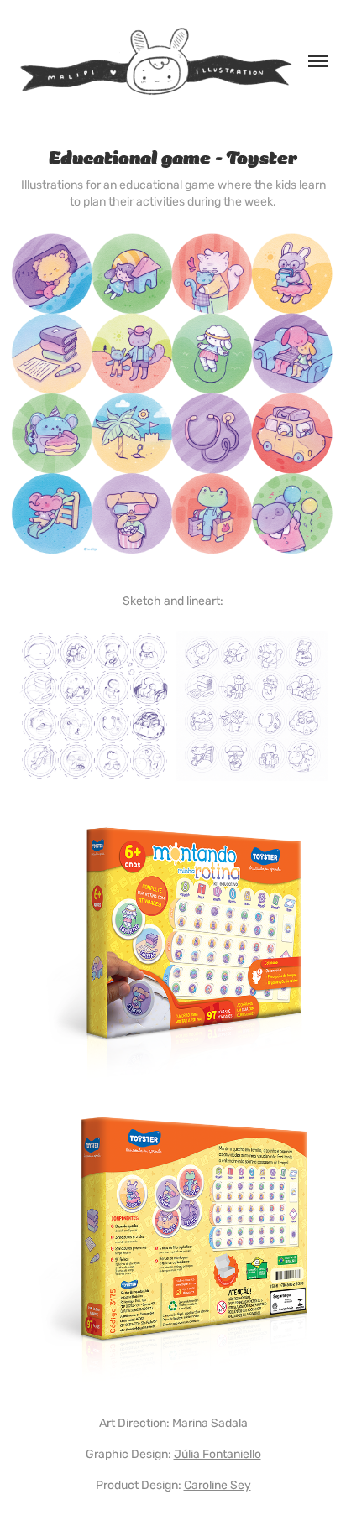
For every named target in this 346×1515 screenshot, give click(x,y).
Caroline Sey (217, 1485)
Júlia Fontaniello (217, 1454)
